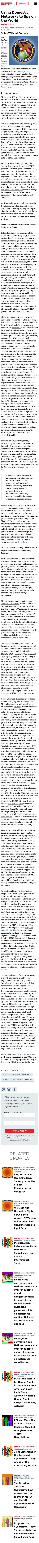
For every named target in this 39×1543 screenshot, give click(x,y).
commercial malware (10, 411)
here (9, 87)
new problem (20, 262)
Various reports (7, 851)
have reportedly (18, 764)
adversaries (30, 377)
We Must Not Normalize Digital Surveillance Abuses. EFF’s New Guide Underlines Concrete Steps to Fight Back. (25, 1218)
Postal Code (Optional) (12, 1112)
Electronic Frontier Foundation (7, 4)
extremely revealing (24, 685)
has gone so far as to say (12, 190)
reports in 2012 (18, 996)
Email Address (9, 1120)
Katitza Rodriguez (11, 28)
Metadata (5, 643)
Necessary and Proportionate (17, 1074)
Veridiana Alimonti (28, 1170)
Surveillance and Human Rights (17, 1080)
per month (26, 999)
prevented (5, 518)
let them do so (21, 542)
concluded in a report (25, 467)
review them (15, 751)
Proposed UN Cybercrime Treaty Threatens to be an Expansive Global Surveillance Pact (25, 1530)
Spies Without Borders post (23, 1054)
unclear (17, 707)
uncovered (16, 328)
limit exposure (21, 875)
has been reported (18, 627)
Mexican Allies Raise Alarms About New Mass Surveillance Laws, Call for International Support (25, 1253)
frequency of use (8, 869)
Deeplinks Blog (20, 1168)
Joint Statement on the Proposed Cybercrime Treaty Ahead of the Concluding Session (25, 1458)
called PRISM (28, 701)
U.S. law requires (15, 804)
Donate (22, 3)
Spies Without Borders (4, 63)
